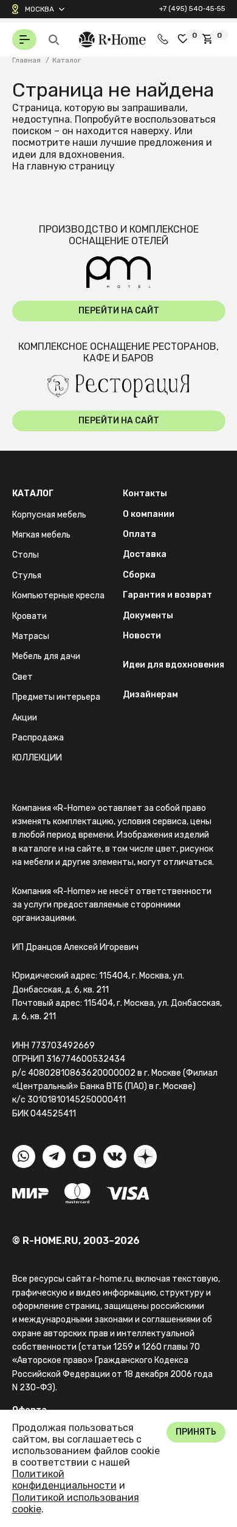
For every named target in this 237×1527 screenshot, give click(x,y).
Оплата (139, 534)
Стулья (26, 575)
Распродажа (38, 738)
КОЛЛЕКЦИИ (37, 758)
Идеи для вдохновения (173, 665)
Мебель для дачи (46, 656)
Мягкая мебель (41, 535)
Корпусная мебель (49, 515)
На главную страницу (63, 166)
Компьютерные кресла (58, 595)
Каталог (32, 493)
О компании (148, 514)
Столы (25, 555)
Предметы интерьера (56, 697)
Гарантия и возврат (167, 595)
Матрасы (30, 636)
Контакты (145, 493)
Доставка (145, 554)
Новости (142, 635)
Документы (148, 615)
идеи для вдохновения (67, 154)
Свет (22, 677)
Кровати (29, 616)
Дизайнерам (150, 694)
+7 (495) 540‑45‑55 (192, 8)
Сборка (139, 575)
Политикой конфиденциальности (64, 1479)
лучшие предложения (152, 142)
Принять (196, 1432)
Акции (24, 717)
